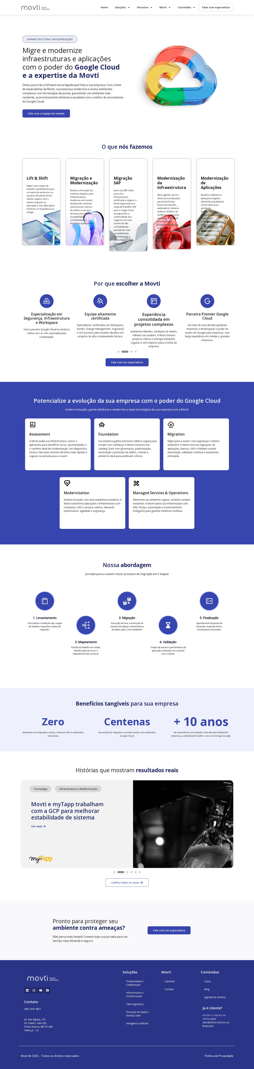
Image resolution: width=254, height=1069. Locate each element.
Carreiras (170, 981)
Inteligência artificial (137, 1023)
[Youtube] (41, 990)
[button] (49, 39)
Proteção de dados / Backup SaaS (137, 1013)
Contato (169, 989)
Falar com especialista (216, 7)
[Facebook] (47, 990)
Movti (163, 7)
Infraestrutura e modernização (135, 994)
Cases (207, 981)
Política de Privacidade (219, 1056)
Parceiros (142, 7)
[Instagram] (34, 990)
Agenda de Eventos (215, 997)
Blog (206, 989)
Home (104, 7)
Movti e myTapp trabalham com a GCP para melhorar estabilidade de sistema (67, 810)
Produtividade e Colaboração (135, 983)
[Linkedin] (27, 990)
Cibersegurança (134, 1004)
